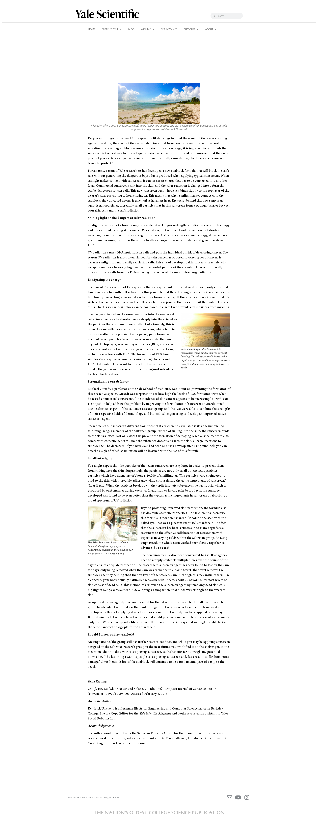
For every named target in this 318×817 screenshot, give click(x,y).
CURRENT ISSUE (110, 29)
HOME (91, 29)
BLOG (131, 29)
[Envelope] (229, 797)
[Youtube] (238, 797)
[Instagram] (246, 797)
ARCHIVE (146, 29)
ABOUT (209, 29)
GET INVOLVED (169, 29)
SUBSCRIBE (189, 29)
